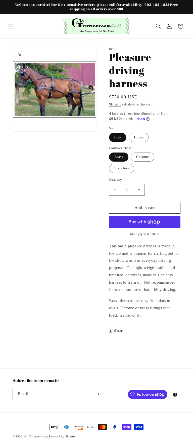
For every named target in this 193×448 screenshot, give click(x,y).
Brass (118, 157)
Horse (138, 137)
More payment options (145, 234)
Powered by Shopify (62, 436)
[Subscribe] (97, 394)
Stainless (121, 168)
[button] (10, 26)
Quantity (115, 179)
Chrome (142, 157)
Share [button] (118, 331)
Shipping (115, 104)
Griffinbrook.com (36, 436)
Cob (117, 137)
